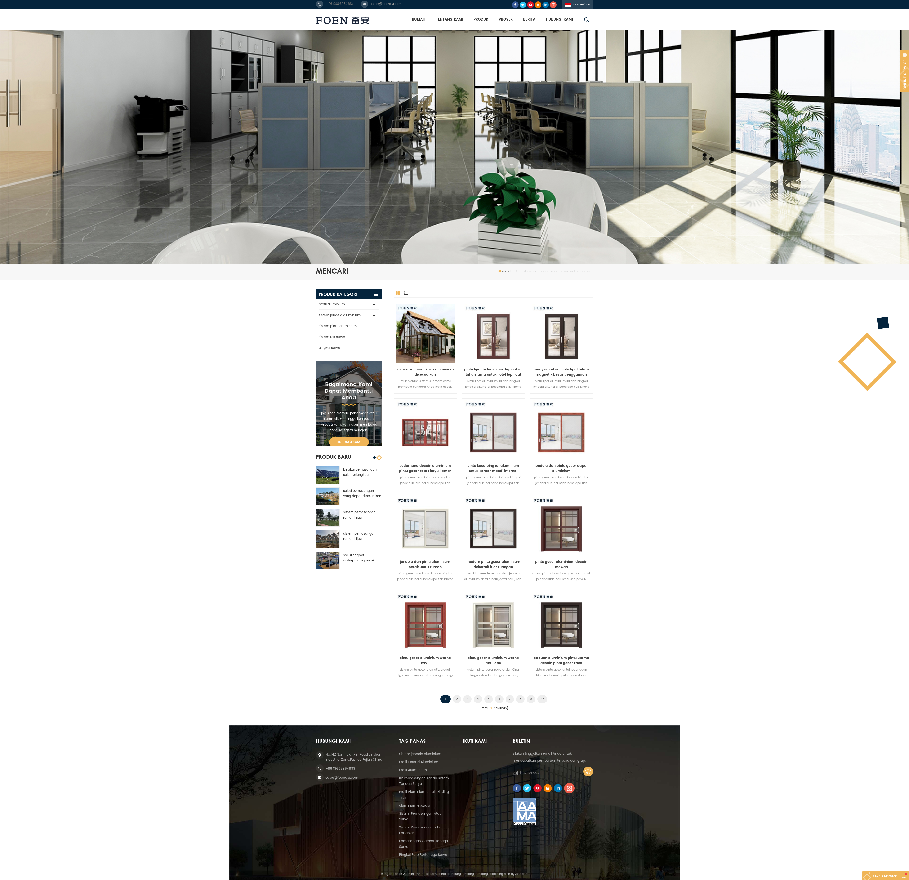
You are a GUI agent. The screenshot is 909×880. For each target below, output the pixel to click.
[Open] (904, 71)
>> (542, 699)
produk (480, 19)
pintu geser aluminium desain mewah (561, 564)
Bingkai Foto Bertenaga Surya (423, 855)
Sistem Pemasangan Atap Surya (420, 816)
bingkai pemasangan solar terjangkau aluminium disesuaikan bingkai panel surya (361, 472)
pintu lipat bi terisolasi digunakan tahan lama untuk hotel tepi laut (493, 372)
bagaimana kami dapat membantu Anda (349, 391)
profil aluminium (332, 304)
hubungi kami (559, 19)
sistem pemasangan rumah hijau (359, 515)
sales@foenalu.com (386, 4)
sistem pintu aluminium (338, 326)
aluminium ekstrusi (414, 805)
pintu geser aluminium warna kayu (425, 660)
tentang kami (449, 19)
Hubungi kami (349, 442)
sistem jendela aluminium (340, 315)
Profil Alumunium (413, 770)
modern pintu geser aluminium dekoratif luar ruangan (493, 564)
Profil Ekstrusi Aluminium (418, 762)
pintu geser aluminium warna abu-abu (493, 660)
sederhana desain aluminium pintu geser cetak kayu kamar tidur (425, 468)
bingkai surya (329, 348)
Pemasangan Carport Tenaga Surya (423, 843)
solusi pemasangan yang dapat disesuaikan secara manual (362, 494)
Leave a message (884, 876)
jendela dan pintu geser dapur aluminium (561, 468)
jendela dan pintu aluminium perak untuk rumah (425, 564)
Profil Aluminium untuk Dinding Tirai (424, 794)
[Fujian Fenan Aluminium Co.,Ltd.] (342, 20)
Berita (529, 19)
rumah (418, 19)
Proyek (506, 19)
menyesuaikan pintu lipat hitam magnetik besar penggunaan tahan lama (561, 372)
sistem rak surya (332, 337)
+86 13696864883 (339, 4)
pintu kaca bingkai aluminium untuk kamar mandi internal (493, 468)
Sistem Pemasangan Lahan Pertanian (421, 830)
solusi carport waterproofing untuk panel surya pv (358, 558)
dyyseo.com (519, 874)
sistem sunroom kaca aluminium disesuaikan (425, 372)
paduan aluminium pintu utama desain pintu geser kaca (561, 660)
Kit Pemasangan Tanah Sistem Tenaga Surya (424, 781)
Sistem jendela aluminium (420, 754)
